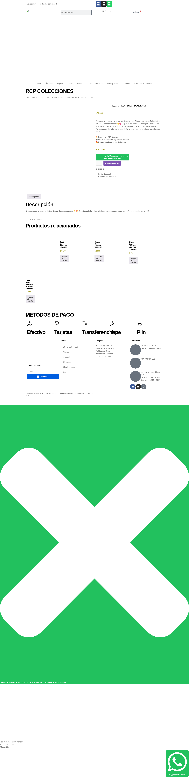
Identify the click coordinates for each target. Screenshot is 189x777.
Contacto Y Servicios (143, 83)
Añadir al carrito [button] (64, 258)
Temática (80, 83)
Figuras (60, 83)
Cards (70, 83)
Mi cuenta (67, 362)
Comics (127, 83)
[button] (96, 169)
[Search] (91, 12)
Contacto (67, 357)
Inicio (39, 83)
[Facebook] (98, 4)
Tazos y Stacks (113, 83)
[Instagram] (104, 4)
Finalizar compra (70, 367)
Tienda (66, 352)
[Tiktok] (143, 386)
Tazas (47, 98)
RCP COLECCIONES (49, 91)
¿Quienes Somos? (70, 347)
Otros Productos (95, 83)
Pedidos (66, 372)
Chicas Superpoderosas (60, 98)
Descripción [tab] (34, 196)
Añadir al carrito (112, 163)
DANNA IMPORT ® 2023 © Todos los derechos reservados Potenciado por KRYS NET (59, 394)
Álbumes (49, 83)
